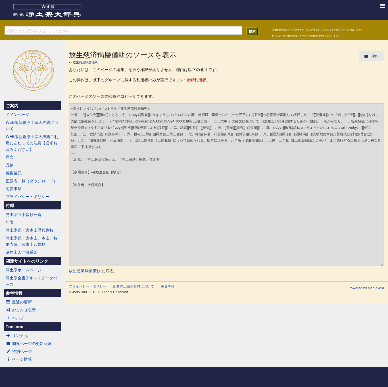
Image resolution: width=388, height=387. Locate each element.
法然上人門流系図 (21, 252)
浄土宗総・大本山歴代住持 (29, 230)
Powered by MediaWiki (366, 287)
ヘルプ (18, 318)
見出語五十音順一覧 (23, 214)
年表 (10, 222)
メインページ (18, 114)
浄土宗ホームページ (23, 269)
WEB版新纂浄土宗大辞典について (32, 125)
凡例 (10, 165)
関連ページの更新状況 (32, 343)
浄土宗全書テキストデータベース (31, 281)
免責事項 (14, 188)
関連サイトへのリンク (27, 261)
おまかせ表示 (24, 310)
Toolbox (14, 326)
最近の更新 (22, 302)
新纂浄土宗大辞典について (133, 286)
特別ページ (22, 351)
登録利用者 (196, 79)
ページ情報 (22, 359)
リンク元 (20, 335)
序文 (10, 157)
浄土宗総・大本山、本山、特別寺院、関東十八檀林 (31, 241)
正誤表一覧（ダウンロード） (31, 181)
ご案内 (12, 105)
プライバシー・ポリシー (27, 196)
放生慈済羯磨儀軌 (85, 62)
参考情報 (14, 293)
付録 (10, 205)
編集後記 (14, 173)
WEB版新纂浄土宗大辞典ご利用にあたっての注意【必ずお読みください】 (32, 143)
